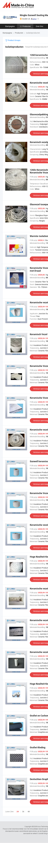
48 (29, 811)
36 (23, 811)
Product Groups (13, 40)
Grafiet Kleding (37, 747)
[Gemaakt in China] (19, 5)
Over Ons (39, 26)
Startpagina (10, 26)
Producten (26, 26)
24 (18, 812)
